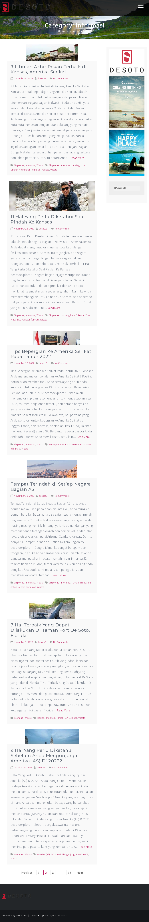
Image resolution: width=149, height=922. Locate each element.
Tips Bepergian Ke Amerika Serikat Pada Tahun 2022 (51, 354)
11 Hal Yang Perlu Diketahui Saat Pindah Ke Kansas (48, 219)
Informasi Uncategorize (73, 165)
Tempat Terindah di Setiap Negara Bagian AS (51, 486)
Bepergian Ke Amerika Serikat (64, 444)
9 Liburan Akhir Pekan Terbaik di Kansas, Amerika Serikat (49, 69)
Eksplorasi (19, 165)
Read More (77, 158)
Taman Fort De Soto (67, 717)
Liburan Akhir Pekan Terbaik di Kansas (30, 169)
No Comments (60, 78)
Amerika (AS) (43, 854)
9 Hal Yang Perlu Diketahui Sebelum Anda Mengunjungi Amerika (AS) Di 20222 (44, 755)
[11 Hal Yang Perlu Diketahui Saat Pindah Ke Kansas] (52, 203)
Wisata (40, 165)
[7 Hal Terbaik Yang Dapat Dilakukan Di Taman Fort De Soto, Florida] (52, 616)
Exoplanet (43, 916)
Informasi (30, 165)
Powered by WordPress (15, 916)
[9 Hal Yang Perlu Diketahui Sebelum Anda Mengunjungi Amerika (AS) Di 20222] (52, 744)
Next (80, 872)
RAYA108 (120, 188)
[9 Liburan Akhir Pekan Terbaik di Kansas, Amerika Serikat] (52, 59)
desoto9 (41, 78)
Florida (40, 717)
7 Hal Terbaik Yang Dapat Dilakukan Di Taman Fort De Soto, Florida (50, 630)
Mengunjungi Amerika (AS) (75, 854)
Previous (27, 872)
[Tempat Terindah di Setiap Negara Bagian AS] (52, 476)
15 (69, 872)
